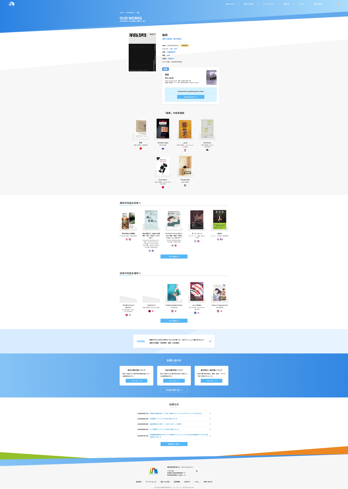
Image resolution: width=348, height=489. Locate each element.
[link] (196, 82)
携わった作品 (248, 4)
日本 (190, 81)
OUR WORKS (130, 12)
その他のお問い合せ (173, 390)
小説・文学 (173, 49)
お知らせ (286, 4)
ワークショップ (268, 4)
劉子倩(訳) (177, 39)
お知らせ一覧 (173, 444)
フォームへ (135, 381)
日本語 (183, 81)
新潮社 (171, 82)
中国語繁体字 (171, 52)
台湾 (168, 55)
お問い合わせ (318, 4)
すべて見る (173, 256)
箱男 (138, 12)
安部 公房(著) (167, 39)
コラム (301, 4)
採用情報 (177, 481)
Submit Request (189, 97)
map (183, 475)
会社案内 (139, 481)
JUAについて (230, 4)
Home (121, 12)
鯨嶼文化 (171, 58)
